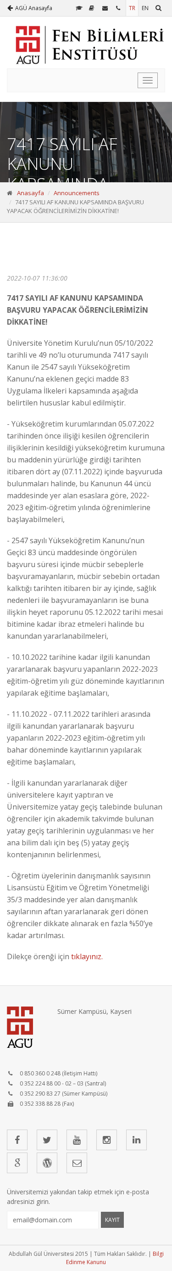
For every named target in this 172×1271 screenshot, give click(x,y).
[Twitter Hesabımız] (47, 1140)
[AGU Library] (92, 8)
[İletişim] (119, 8)
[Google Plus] (17, 1163)
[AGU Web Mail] (105, 8)
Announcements (77, 193)
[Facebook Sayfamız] (17, 1140)
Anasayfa (30, 193)
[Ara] (158, 8)
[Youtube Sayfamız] (77, 1140)
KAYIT (112, 1220)
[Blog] (47, 1163)
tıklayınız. (87, 956)
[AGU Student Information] (79, 8)
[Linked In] (136, 1140)
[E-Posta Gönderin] (77, 1163)
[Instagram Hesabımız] (106, 1140)
